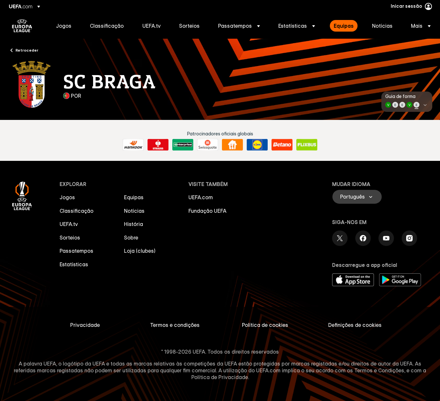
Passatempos (76, 251)
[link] (64, 26)
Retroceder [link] (26, 50)
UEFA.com (200, 197)
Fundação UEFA (207, 211)
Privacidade (85, 325)
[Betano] (282, 145)
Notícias (134, 211)
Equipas (134, 197)
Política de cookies (265, 325)
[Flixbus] (306, 145)
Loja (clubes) (140, 251)
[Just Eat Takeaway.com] (232, 145)
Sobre (131, 237)
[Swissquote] (207, 145)
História (133, 224)
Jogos (67, 197)
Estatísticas (74, 264)
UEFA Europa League (22, 25)
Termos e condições (175, 325)
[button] (239, 26)
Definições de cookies (355, 325)
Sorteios (70, 237)
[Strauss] (158, 145)
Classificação (76, 211)
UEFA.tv (69, 224)
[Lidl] (257, 145)
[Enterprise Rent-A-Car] (182, 145)
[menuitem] (65, 26)
